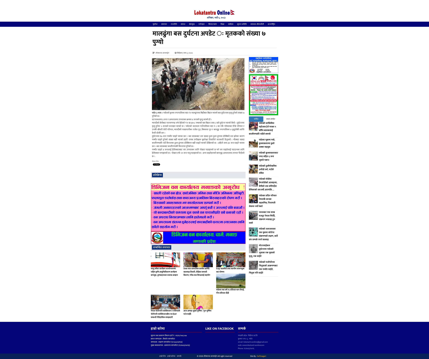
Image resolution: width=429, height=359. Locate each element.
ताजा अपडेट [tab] (270, 119)
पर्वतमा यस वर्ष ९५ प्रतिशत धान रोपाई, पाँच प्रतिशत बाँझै (230, 291)
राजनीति (174, 24)
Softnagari (261, 356)
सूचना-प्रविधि (242, 24)
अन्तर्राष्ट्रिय (271, 24)
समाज (183, 24)
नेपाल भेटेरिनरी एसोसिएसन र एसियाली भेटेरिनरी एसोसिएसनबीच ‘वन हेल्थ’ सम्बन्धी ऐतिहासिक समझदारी (165, 314)
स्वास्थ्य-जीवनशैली (257, 24)
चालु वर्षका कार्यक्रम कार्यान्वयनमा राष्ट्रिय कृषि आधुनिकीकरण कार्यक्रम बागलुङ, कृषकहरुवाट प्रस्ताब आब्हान (164, 272)
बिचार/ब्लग (212, 24)
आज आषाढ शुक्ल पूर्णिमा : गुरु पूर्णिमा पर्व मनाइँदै (197, 312)
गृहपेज (155, 24)
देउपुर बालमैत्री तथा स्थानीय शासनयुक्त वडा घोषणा (230, 270)
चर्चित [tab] (256, 119)
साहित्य (230, 24)
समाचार (164, 24)
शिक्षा (222, 24)
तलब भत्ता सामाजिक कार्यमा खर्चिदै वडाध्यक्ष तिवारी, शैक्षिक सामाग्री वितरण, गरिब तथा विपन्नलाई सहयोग (196, 272)
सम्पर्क (179, 356)
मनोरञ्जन (202, 24)
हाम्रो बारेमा (171, 356)
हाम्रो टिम (162, 356)
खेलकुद (192, 24)
